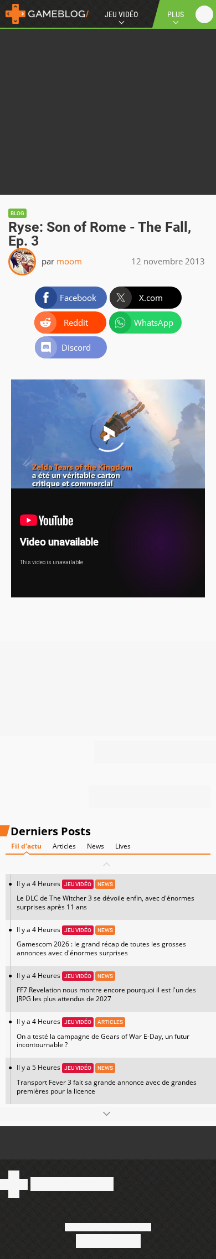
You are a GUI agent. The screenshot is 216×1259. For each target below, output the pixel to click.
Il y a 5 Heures (107, 1079)
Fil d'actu (26, 846)
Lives (123, 846)
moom (69, 261)
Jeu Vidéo (121, 14)
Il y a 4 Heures (105, 895)
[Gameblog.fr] (44, 14)
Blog (17, 213)
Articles (64, 846)
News (95, 846)
